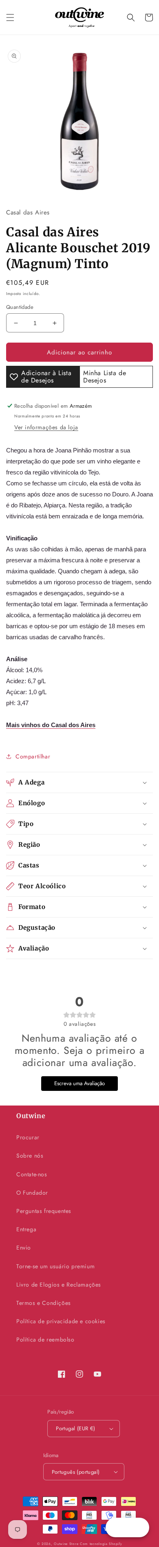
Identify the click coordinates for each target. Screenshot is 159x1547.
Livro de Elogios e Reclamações (58, 1284)
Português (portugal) (76, 1472)
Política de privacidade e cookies (61, 1321)
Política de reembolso (45, 1339)
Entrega (26, 1229)
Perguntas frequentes (43, 1211)
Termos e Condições (43, 1303)
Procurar (28, 1137)
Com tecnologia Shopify (101, 1543)
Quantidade (19, 307)
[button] (10, 17)
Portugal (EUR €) (75, 1428)
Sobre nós (29, 1156)
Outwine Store (66, 1543)
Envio (23, 1247)
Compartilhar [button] (32, 756)
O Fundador (32, 1193)
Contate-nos (31, 1174)
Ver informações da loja (46, 427)
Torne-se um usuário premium (55, 1266)
